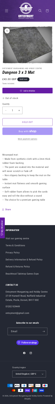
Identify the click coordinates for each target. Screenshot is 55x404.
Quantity (6, 104)
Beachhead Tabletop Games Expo (22, 273)
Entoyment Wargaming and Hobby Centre (26, 396)
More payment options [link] (27, 139)
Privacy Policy (13, 252)
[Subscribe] (43, 331)
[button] (6, 10)
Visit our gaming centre (17, 238)
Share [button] (8, 209)
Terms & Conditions (15, 245)
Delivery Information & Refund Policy (24, 259)
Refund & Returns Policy (18, 266)
